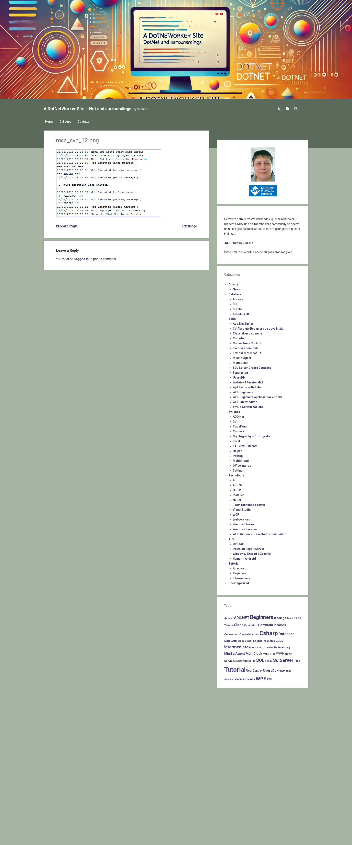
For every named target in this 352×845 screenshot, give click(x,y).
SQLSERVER (241, 314)
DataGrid (230, 641)
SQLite (237, 309)
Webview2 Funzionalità (248, 382)
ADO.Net (238, 416)
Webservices (241, 519)
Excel (236, 441)
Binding (279, 618)
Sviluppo (234, 411)
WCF (236, 514)
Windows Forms (244, 524)
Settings (242, 660)
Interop (238, 455)
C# (235, 421)
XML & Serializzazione (248, 407)
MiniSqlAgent (242, 358)
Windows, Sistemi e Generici (252, 553)
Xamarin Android (244, 558)
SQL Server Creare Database (252, 367)
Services (230, 660)
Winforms (247, 679)
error (240, 640)
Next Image (189, 226)
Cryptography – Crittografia (251, 436)
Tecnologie (236, 475)
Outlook (238, 544)
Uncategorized (239, 583)
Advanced (239, 568)
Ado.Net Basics (243, 323)
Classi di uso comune (247, 333)
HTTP (237, 490)
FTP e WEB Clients (245, 446)
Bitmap (289, 618)
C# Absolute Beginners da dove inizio (258, 328)
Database (235, 294)
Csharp (269, 633)
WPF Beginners (243, 392)
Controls (254, 634)
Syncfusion (240, 372)
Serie (232, 318)
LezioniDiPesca (275, 647)
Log (288, 647)
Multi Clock (240, 362)
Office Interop (242, 465)
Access (238, 299)
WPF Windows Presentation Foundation (259, 534)
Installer (238, 495)
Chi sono (65, 121)
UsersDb (239, 377)
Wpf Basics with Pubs (247, 387)
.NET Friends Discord (238, 243)
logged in (81, 259)
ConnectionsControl (236, 634)
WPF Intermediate (245, 402)
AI (234, 480)
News (236, 289)
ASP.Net (238, 485)
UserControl (254, 670)
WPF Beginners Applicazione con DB (257, 397)
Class (238, 625)
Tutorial (234, 563)
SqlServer (283, 660)
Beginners (240, 573)
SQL (235, 304)
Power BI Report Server (248, 548)
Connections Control (247, 343)
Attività (233, 284)
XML (270, 679)
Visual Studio (242, 509)
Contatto (84, 121)
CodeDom (240, 426)
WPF (261, 679)
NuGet (237, 500)
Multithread (241, 460)
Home (49, 121)
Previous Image (66, 226)
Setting (238, 470)
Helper (237, 451)
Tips (232, 539)
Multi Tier (269, 653)
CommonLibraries (272, 625)
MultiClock (254, 654)
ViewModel (284, 670)
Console (238, 431)
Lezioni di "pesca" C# (247, 353)
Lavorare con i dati (245, 348)
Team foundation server (249, 504)
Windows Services (245, 529)
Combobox (250, 625)
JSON (261, 647)
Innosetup (269, 640)
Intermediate (241, 578)
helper (257, 640)
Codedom (239, 338)
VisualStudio (231, 679)
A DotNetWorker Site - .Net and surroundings (87, 108)
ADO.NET (241, 618)
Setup (251, 660)
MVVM (280, 653)
